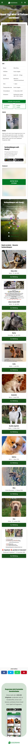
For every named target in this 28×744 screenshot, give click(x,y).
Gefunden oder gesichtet (14, 101)
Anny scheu (14, 271)
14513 (20, 9)
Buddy (14, 333)
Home (4, 9)
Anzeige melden (18, 106)
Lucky (14, 364)
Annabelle (14, 395)
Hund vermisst (10, 9)
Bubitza (14, 457)
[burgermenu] (2, 2)
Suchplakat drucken (6, 106)
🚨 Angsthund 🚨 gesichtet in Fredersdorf (14, 550)
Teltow (16, 9)
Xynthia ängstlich (14, 426)
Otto (14, 519)
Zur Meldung (14, 277)
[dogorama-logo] (12, 2)
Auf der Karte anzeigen (14, 182)
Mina (14, 488)
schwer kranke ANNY (14, 302)
